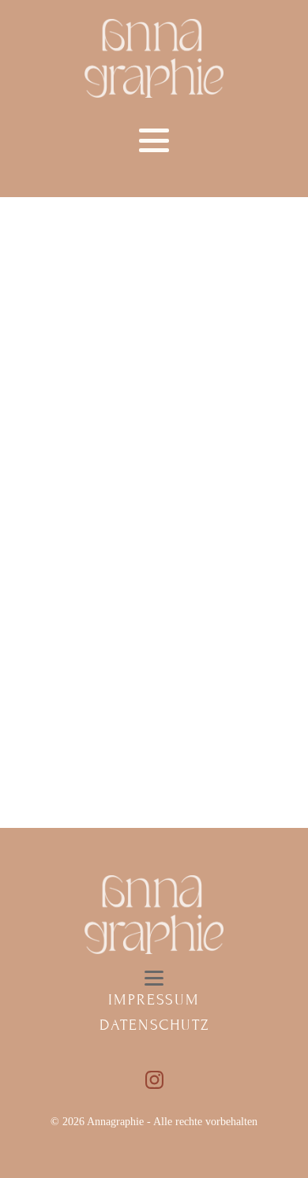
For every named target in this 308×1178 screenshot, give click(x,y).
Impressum (154, 999)
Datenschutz (154, 1025)
